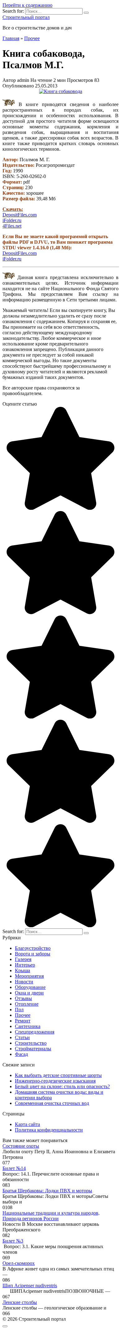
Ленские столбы (19, 1302)
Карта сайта (27, 1124)
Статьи (22, 1037)
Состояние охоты (20, 1146)
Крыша (22, 970)
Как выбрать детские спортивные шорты (58, 1075)
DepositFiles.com (19, 214)
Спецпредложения (34, 1031)
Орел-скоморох (18, 1263)
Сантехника (27, 1026)
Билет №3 (12, 1240)
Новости (24, 981)
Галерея (23, 959)
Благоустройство (33, 948)
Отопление (26, 1004)
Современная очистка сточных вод (52, 1103)
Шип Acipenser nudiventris (29, 1285)
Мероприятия (29, 976)
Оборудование (30, 987)
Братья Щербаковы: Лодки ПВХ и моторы (47, 1190)
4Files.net (11, 226)
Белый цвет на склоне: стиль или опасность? (62, 1086)
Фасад (21, 1054)
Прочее (22, 1015)
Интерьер (25, 964)
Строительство (31, 1043)
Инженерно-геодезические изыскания (55, 1080)
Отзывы (23, 998)
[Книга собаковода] (60, 91)
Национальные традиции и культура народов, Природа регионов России (51, 1215)
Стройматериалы (33, 1048)
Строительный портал (26, 17)
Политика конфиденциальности (49, 1129)
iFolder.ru (11, 220)
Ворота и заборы (32, 953)
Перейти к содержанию (27, 5)
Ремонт (22, 1020)
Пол (19, 1009)
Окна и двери (29, 992)
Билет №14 (14, 1168)
